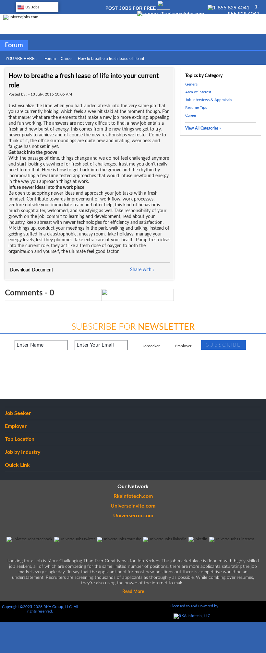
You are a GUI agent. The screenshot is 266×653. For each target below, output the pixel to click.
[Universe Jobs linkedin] (165, 539)
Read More (133, 592)
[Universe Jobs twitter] (74, 539)
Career (67, 58)
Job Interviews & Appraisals (208, 100)
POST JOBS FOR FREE (131, 8)
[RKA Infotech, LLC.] (192, 616)
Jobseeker (151, 346)
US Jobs (32, 7)
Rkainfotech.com (133, 496)
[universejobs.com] (20, 17)
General (192, 84)
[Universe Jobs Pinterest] (231, 539)
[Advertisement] (133, 374)
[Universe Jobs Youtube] (119, 539)
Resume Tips (196, 107)
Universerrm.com (133, 515)
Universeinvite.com (133, 506)
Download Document (30, 270)
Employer (183, 346)
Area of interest (198, 92)
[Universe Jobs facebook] (29, 539)
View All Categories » (203, 128)
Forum (50, 58)
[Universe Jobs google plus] (197, 539)
